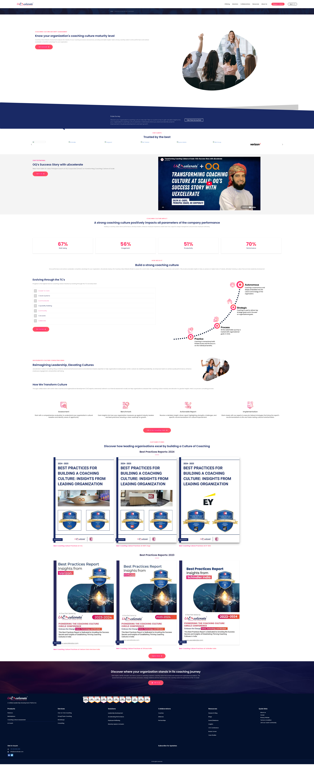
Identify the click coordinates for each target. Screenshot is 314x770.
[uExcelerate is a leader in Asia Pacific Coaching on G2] (104, 700)
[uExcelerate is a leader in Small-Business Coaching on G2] (135, 700)
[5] (157, 144)
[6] (193, 144)
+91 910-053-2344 (15, 749)
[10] (85, 144)
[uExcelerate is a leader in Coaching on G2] (92, 700)
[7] (229, 144)
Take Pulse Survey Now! (194, 120)
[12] (265, 144)
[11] (121, 144)
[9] (49, 144)
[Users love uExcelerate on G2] (86, 700)
